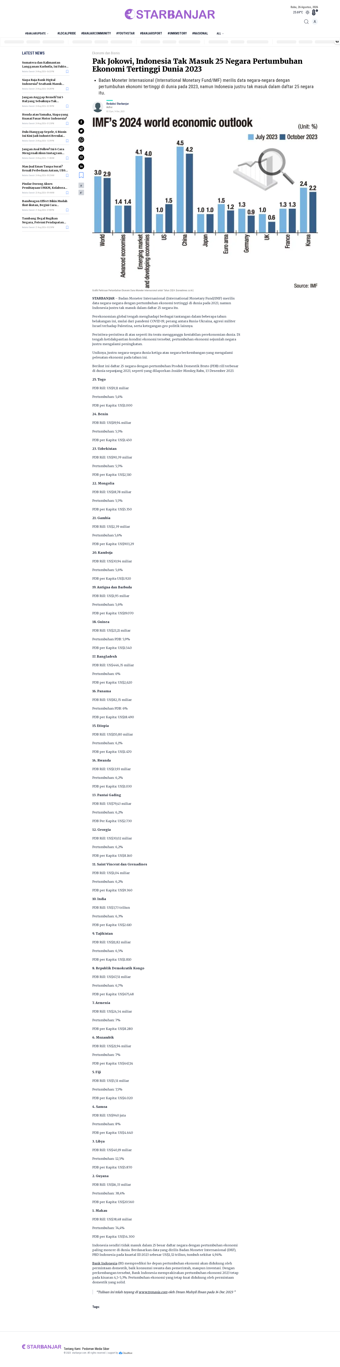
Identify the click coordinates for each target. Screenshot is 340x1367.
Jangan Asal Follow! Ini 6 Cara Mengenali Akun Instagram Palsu (43, 153)
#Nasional (200, 33)
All (219, 33)
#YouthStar (125, 33)
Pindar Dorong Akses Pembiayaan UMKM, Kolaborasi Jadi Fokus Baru (44, 187)
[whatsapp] (81, 140)
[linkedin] (81, 166)
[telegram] (81, 149)
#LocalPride (66, 33)
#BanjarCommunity (96, 33)
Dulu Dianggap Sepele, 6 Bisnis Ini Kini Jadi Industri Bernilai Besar (44, 135)
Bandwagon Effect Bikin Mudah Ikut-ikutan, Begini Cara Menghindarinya (44, 205)
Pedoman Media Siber (95, 1349)
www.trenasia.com (153, 1292)
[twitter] (81, 131)
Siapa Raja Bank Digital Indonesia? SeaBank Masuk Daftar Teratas (42, 84)
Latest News (33, 53)
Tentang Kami (72, 1349)
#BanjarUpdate (35, 33)
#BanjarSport (151, 33)
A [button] (81, 185)
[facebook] (81, 122)
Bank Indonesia (104, 1263)
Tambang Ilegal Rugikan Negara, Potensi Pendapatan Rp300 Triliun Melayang (43, 222)
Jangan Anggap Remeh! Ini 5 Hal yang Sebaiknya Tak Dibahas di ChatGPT (42, 101)
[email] (81, 157)
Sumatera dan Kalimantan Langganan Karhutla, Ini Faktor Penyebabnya (44, 66)
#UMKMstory (177, 33)
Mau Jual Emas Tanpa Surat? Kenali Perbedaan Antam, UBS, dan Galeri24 (44, 170)
